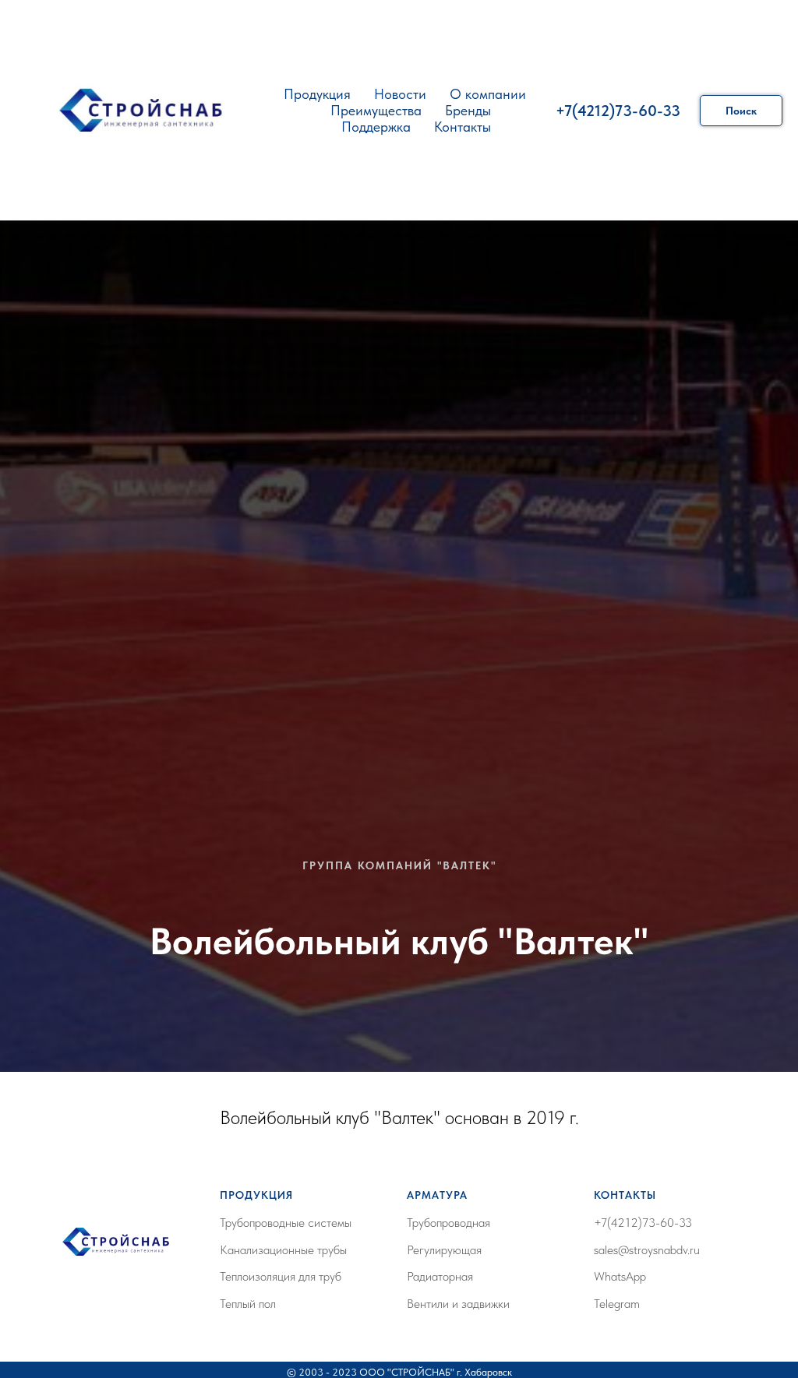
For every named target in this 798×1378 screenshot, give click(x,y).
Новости (400, 94)
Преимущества (376, 110)
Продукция (317, 94)
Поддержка (376, 126)
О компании (488, 94)
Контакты (462, 126)
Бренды (468, 110)
